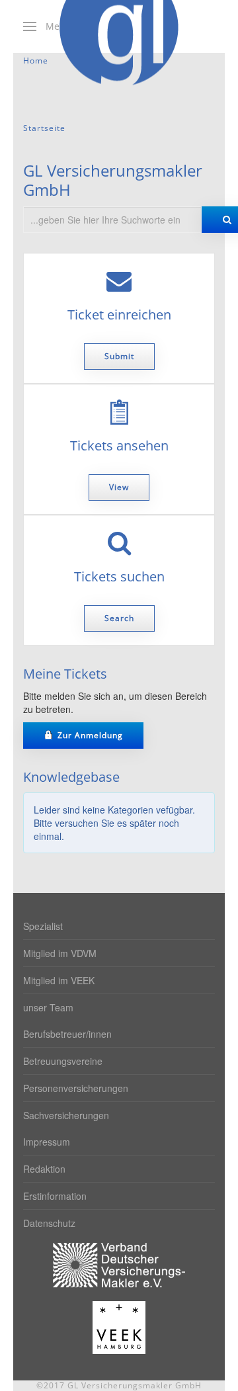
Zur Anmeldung (89, 735)
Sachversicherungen (66, 1115)
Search (119, 618)
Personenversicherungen (75, 1088)
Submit (119, 356)
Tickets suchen (119, 576)
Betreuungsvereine (62, 1061)
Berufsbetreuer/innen (67, 1033)
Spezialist (43, 926)
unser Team (48, 1007)
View (119, 487)
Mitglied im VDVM (60, 953)
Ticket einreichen (119, 314)
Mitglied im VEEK (59, 980)
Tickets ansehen (119, 445)
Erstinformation (55, 1195)
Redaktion (44, 1168)
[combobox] (112, 219)
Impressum (46, 1141)
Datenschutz (49, 1223)
